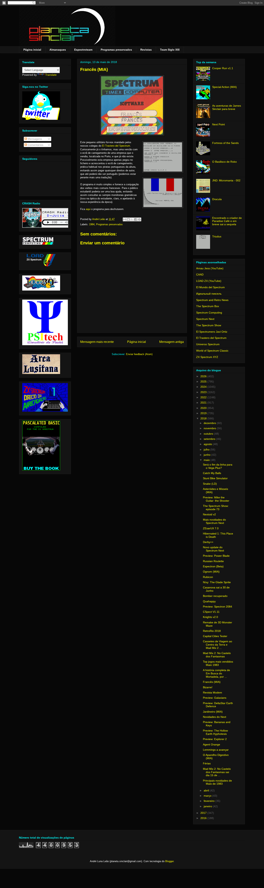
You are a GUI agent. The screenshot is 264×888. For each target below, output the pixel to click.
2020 (203, 408)
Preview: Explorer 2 (215, 739)
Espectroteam (83, 49)
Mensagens (34, 138)
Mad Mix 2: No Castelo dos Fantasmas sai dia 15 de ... (217, 772)
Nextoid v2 (209, 514)
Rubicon (208, 577)
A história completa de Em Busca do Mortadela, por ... (216, 673)
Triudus (216, 236)
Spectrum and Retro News (212, 300)
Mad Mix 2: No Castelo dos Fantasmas (217, 655)
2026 (203, 376)
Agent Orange (211, 744)
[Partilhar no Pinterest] (139, 219)
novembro (210, 428)
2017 (203, 812)
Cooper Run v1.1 (222, 68)
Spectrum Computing (209, 312)
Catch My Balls (212, 473)
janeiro (208, 806)
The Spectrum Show (208, 325)
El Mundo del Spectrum (210, 287)
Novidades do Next (214, 716)
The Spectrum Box (207, 306)
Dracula (217, 199)
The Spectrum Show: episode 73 (216, 507)
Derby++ (208, 542)
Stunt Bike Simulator (215, 478)
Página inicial (32, 49)
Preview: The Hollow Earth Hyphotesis (215, 732)
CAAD (200, 274)
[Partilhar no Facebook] (136, 219)
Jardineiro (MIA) (213, 711)
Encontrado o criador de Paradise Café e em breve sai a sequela (227, 221)
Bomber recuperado (215, 595)
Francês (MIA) (212, 681)
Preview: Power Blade (216, 555)
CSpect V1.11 (211, 611)
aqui (88, 209)
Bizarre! (207, 687)
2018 (203, 418)
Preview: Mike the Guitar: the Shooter (216, 499)
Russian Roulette (213, 561)
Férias (207, 763)
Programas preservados (116, 49)
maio (207, 459)
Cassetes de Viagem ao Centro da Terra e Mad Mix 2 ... (217, 644)
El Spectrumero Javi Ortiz (211, 331)
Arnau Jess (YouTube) (209, 268)
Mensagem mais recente (97, 341)
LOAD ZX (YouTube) (208, 280)
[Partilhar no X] (132, 219)
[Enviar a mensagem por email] (125, 219)
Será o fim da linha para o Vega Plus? (217, 466)
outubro (209, 433)
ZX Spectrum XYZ (207, 357)
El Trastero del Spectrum (116, 145)
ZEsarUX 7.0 (211, 528)
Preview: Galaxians (214, 697)
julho (207, 449)
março (208, 795)
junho (207, 454)
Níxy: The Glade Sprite (217, 582)
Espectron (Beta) (213, 566)
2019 (203, 413)
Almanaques (57, 49)
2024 (203, 386)
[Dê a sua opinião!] (128, 219)
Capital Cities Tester (215, 636)
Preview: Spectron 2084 (217, 606)
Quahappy (209, 601)
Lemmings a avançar (216, 749)
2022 (203, 397)
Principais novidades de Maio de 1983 (217, 782)
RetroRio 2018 (212, 630)
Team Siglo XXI (170, 49)
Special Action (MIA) (224, 86)
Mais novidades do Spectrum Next (214, 521)
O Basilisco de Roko (224, 161)
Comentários (35, 144)
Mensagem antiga (171, 341)
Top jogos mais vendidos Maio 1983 (218, 663)
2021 (203, 402)
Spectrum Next (205, 318)
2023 (203, 392)
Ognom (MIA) (211, 571)
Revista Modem (212, 692)
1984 (92, 224)
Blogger (169, 861)
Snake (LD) (210, 483)
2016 (203, 818)
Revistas (146, 49)
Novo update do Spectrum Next (213, 549)
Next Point (218, 124)
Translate (51, 74)
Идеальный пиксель (208, 293)
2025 (203, 381)
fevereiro (209, 800)
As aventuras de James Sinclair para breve (226, 107)
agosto (208, 444)
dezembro (210, 423)
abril (207, 790)
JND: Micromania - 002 (226, 180)
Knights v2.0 (210, 617)
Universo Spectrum (208, 344)
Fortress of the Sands (225, 142)
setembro (210, 438)
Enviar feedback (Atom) (139, 354)
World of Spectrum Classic (212, 350)
